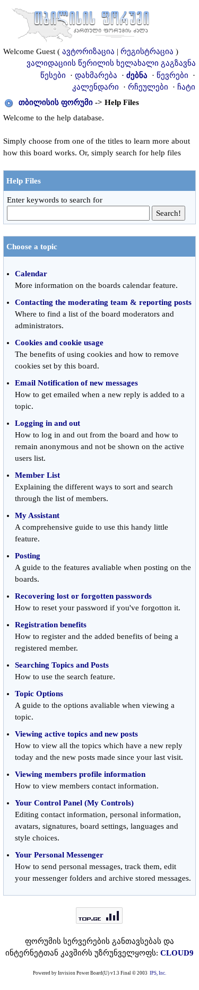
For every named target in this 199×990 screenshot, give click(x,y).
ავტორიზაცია (88, 51)
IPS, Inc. (158, 973)
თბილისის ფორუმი (56, 102)
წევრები (172, 75)
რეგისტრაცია (147, 51)
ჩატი (186, 87)
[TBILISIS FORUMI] (80, 23)
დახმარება (96, 75)
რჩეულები (148, 87)
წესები (53, 75)
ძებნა (137, 75)
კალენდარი (95, 87)
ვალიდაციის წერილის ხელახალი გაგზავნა (111, 63)
